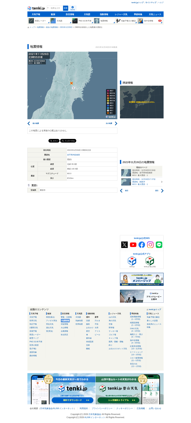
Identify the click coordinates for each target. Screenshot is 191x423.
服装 (88, 324)
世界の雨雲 (34, 345)
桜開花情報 (135, 324)
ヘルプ (161, 2)
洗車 (88, 345)
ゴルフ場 (112, 335)
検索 (65, 8)
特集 (148, 327)
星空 (88, 331)
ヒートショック (136, 353)
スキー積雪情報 (136, 359)
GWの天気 (135, 329)
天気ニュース (155, 14)
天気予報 (36, 14)
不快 (96, 324)
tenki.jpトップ (137, 2)
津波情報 (64, 324)
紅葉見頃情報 (136, 347)
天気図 (87, 14)
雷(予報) (32, 349)
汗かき (97, 321)
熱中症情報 (135, 341)
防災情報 (70, 14)
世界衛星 (79, 324)
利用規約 (84, 408)
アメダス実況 (51, 321)
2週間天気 (33, 328)
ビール (97, 335)
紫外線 (89, 338)
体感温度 (89, 342)
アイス (97, 331)
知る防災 (64, 335)
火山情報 (64, 328)
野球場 (111, 328)
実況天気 (49, 324)
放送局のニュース (154, 324)
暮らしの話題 (152, 321)
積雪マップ (34, 338)
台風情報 (64, 331)
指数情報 (104, 14)
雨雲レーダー (34, 335)
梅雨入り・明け (136, 335)
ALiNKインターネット (63, 408)
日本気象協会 (46, 408)
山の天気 (112, 317)
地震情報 (65, 321)
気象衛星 (79, 321)
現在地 (72, 9)
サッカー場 (113, 331)
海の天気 (112, 321)
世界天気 (33, 321)
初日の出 (135, 365)
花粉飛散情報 (135, 318)
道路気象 (33, 352)
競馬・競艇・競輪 (116, 342)
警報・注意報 (66, 317)
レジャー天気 (121, 14)
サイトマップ (150, 2)
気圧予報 (33, 324)
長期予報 (33, 331)
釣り (110, 345)
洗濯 (88, 321)
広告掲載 (141, 408)
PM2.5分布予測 (35, 342)
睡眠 (88, 349)
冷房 (96, 328)
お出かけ (89, 328)
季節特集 (138, 14)
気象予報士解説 (153, 317)
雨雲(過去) (50, 317)
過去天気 (49, 328)
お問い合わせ (155, 408)
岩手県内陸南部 (73, 155)
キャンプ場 (113, 338)
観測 (53, 14)
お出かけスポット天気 (118, 349)
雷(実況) (49, 331)
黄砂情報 (33, 356)
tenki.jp (36, 9)
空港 (110, 324)
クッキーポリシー (124, 408)
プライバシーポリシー (102, 408)
